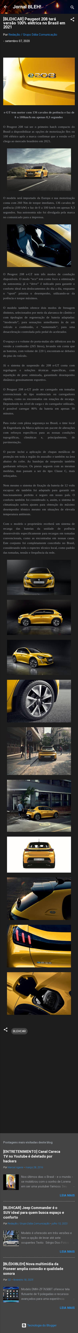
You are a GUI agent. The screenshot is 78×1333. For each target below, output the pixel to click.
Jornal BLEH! (27, 7)
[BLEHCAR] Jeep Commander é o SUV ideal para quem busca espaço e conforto (33, 1212)
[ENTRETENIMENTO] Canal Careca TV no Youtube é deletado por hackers (31, 1156)
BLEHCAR (19, 1031)
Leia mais (67, 1195)
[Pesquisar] (72, 8)
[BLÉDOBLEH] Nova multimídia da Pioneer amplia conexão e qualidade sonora (33, 1269)
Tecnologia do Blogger (41, 1325)
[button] (72, 20)
